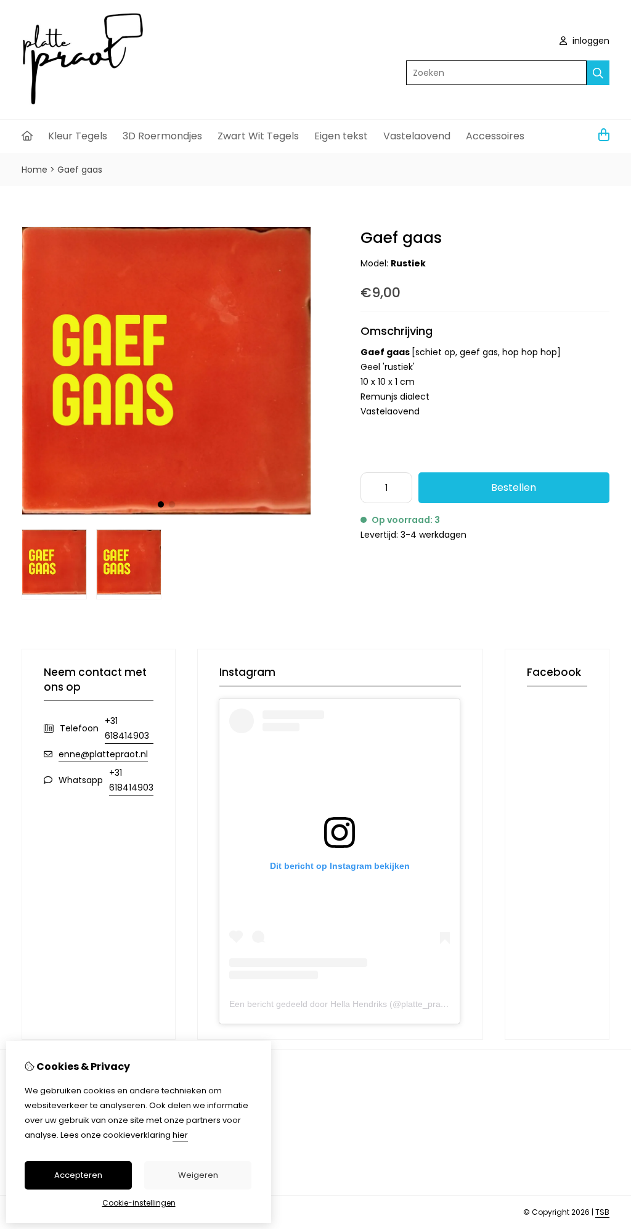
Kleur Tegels (77, 136)
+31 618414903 (127, 728)
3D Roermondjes (162, 136)
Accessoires (495, 136)
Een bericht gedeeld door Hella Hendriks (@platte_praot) (340, 1004)
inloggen (589, 41)
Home (34, 169)
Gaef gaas (79, 169)
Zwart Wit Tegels (258, 136)
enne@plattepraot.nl (103, 754)
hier (180, 1135)
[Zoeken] (598, 72)
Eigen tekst (341, 136)
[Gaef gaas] (166, 512)
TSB (602, 1212)
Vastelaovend (416, 136)
